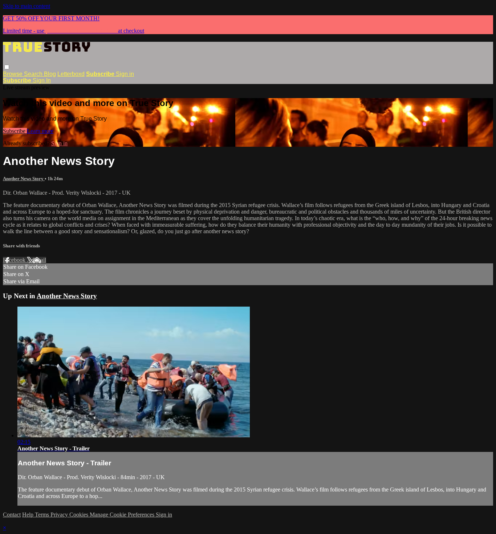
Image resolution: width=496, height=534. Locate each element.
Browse (13, 74)
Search (34, 74)
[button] (6, 67)
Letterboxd (71, 74)
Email (39, 260)
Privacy (59, 514)
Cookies (79, 514)
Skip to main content (26, 6)
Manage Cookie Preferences (123, 514)
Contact (12, 514)
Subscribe (15, 131)
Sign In (42, 80)
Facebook (15, 260)
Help (28, 514)
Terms (42, 514)
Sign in (125, 74)
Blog (50, 74)
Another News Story (24, 178)
